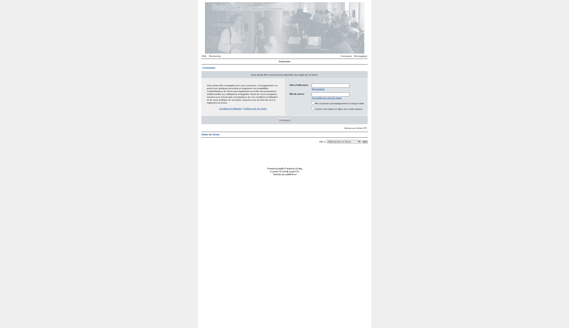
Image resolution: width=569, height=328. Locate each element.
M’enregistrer (360, 56)
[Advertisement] (284, 156)
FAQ (204, 56)
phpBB (281, 168)
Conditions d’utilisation (230, 108)
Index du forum (211, 134)
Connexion (346, 56)
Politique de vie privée (255, 108)
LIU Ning (298, 168)
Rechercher (215, 56)
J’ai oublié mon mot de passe (327, 98)
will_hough (290, 171)
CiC (280, 171)
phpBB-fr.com (291, 174)
